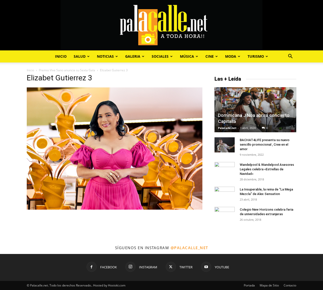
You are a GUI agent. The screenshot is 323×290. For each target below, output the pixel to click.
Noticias (105, 56)
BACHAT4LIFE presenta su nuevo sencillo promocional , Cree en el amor (264, 144)
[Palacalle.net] (161, 25)
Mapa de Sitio (269, 285)
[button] (290, 56)
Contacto (290, 285)
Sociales (160, 56)
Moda (230, 56)
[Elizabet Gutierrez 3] (114, 208)
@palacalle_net (189, 247)
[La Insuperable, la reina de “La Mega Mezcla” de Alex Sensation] (224, 193)
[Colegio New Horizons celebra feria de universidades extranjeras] (224, 212)
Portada (249, 285)
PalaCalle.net (227, 128)
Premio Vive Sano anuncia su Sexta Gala (67, 70)
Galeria (132, 56)
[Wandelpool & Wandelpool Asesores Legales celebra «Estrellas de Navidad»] (224, 169)
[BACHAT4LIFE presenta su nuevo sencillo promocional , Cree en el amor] (224, 144)
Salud (80, 56)
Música (187, 56)
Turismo (256, 56)
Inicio (61, 56)
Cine (209, 56)
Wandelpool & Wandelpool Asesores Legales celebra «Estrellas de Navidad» (267, 169)
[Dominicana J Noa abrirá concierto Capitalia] (255, 109)
